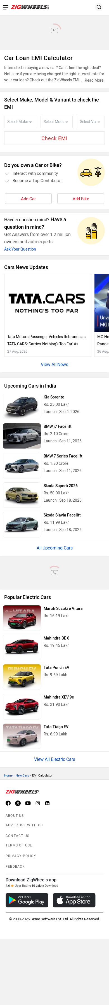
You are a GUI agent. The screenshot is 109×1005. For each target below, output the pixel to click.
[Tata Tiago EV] (22, 736)
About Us (15, 816)
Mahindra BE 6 (56, 638)
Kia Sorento (54, 397)
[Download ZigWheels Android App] (27, 900)
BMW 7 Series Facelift (63, 456)
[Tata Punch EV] (22, 677)
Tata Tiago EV (56, 727)
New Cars (22, 775)
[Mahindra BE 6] (22, 647)
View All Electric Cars (54, 759)
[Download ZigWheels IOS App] (74, 900)
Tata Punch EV (56, 667)
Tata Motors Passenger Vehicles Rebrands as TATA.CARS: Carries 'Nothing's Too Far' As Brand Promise (46, 341)
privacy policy (21, 856)
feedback (15, 867)
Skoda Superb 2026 (61, 485)
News (62, 364)
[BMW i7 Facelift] (22, 436)
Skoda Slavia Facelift (62, 515)
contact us (17, 836)
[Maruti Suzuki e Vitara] (22, 618)
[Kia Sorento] (22, 406)
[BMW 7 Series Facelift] (22, 465)
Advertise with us (24, 825)
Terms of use (19, 845)
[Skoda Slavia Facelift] (22, 524)
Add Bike (81, 198)
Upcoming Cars (57, 548)
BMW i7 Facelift (58, 426)
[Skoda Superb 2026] (22, 495)
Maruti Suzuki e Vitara (63, 608)
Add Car (28, 198)
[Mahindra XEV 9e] (22, 706)
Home (8, 775)
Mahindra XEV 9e (59, 697)
